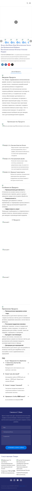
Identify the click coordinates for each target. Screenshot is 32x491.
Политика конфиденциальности (9, 488)
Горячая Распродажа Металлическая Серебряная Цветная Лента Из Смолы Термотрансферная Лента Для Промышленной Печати (23, 474)
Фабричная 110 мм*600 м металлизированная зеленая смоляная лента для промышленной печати (8, 472)
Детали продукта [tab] (16, 71)
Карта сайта (22, 486)
